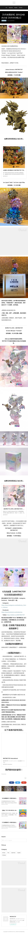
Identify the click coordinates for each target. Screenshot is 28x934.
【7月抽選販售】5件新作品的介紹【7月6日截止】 (13, 822)
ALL (6, 7)
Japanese (11, 7)
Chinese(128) (3, 774)
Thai (8, 852)
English (15, 7)
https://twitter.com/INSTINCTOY (16, 615)
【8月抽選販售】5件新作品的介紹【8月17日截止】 (13, 798)
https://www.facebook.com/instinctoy (11, 612)
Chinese (20, 7)
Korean (3, 852)
